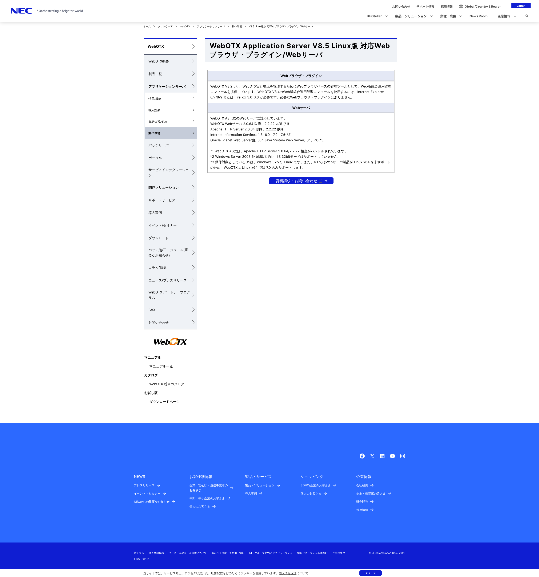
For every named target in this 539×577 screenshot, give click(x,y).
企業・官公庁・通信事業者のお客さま (208, 487)
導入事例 (155, 213)
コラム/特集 (157, 267)
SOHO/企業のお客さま (316, 485)
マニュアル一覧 (161, 366)
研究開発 (362, 501)
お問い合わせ (158, 322)
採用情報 (362, 510)
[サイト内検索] (527, 17)
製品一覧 (155, 74)
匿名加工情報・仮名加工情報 (228, 552)
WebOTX (185, 26)
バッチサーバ (158, 145)
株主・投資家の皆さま (371, 493)
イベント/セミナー (162, 225)
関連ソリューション (163, 187)
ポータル (155, 158)
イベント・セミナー (147, 493)
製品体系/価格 (157, 121)
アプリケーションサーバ (211, 26)
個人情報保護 (287, 573)
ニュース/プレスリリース (167, 280)
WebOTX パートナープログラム (169, 295)
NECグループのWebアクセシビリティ (270, 552)
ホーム (147, 26)
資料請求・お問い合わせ (296, 181)
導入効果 (154, 110)
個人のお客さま (199, 506)
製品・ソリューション (260, 485)
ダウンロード (158, 238)
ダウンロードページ (164, 401)
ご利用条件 (338, 552)
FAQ (151, 310)
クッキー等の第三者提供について (188, 552)
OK (368, 573)
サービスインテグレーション (168, 172)
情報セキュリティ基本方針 (312, 552)
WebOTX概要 (158, 61)
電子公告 (139, 552)
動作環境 (237, 26)
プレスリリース (144, 485)
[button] (376, 16)
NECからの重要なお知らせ (151, 501)
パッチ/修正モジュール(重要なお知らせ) (168, 252)
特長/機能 (154, 98)
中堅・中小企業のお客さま (207, 498)
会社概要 (362, 485)
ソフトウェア (165, 26)
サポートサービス (161, 200)
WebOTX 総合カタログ (166, 384)
